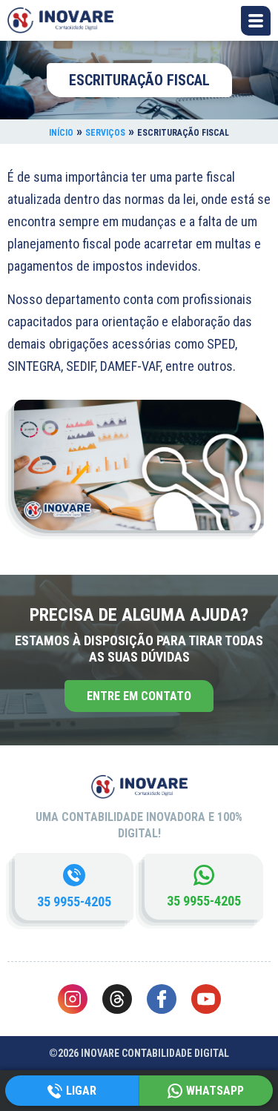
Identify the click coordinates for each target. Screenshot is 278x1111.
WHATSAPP (215, 1091)
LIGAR (81, 1091)
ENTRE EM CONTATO (139, 696)
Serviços (105, 133)
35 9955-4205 (74, 901)
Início (61, 133)
